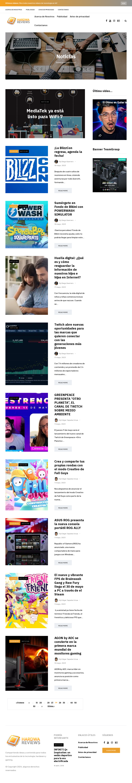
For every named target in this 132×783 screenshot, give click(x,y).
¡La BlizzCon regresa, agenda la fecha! (68, 152)
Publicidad (30, 9)
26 (48, 702)
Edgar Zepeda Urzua (70, 420)
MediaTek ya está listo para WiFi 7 (45, 113)
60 (34, 706)
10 (37, 702)
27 (52, 702)
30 (64, 702)
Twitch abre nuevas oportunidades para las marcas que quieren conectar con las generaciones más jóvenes (69, 336)
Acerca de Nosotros (13, 9)
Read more (63, 190)
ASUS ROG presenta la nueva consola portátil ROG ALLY (69, 524)
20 (40, 702)
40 (71, 702)
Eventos (14, 151)
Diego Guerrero (41, 125)
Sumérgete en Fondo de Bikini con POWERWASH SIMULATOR (68, 208)
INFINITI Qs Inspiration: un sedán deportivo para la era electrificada (63, 755)
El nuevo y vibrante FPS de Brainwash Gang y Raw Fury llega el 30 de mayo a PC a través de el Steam (68, 584)
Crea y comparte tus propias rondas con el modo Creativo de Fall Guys (69, 467)
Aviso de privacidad (46, 9)
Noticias (45, 102)
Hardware (14, 523)
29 (60, 702)
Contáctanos (63, 9)
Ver (123, 3)
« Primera (20, 702)
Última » (51, 706)
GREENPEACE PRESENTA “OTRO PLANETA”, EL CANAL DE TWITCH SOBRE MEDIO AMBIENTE (68, 404)
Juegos (13, 206)
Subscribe (111, 750)
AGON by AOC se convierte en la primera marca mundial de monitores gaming (67, 645)
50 (75, 702)
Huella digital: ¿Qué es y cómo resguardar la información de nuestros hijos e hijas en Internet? (69, 267)
